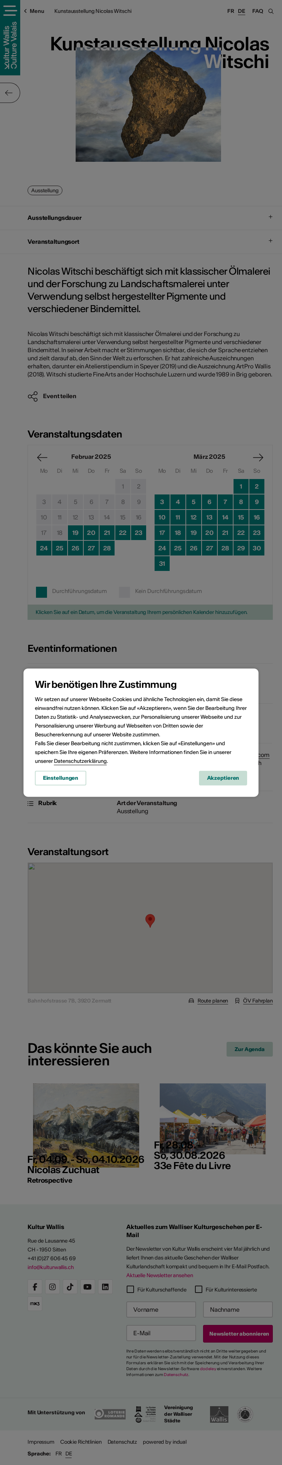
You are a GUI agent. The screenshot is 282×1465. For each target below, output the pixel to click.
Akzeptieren (223, 778)
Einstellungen (60, 778)
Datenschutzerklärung (80, 761)
